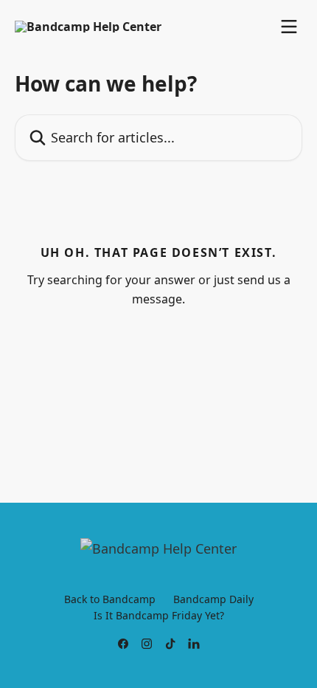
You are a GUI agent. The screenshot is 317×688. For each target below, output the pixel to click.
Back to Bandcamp (110, 599)
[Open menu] (289, 26)
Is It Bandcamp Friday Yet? (159, 615)
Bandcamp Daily (213, 599)
